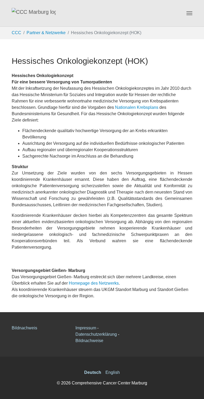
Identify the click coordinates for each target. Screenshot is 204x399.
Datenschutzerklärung (96, 334)
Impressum (85, 328)
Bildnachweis (24, 328)
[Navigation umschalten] (189, 13)
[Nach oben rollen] (196, 391)
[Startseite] (34, 13)
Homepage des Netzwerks (93, 283)
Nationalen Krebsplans (136, 107)
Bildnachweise (89, 340)
